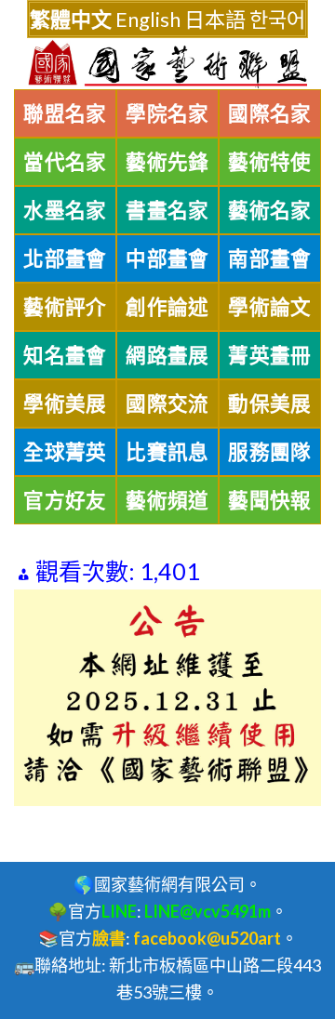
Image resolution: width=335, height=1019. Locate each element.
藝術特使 (270, 162)
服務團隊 (270, 452)
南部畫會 (270, 258)
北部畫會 (65, 258)
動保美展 (270, 403)
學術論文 (270, 307)
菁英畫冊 (270, 355)
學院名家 (167, 113)
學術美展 (65, 403)
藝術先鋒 (167, 162)
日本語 (215, 19)
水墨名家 (65, 210)
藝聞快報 (270, 500)
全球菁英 (65, 452)
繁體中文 (71, 19)
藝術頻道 (167, 500)
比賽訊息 (167, 452)
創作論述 (167, 307)
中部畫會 (167, 258)
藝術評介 (65, 307)
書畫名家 (167, 210)
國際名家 (270, 113)
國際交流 (167, 403)
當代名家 (65, 162)
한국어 (277, 19)
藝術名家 (270, 210)
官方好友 (65, 500)
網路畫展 (167, 355)
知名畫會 (65, 355)
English (148, 19)
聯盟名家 (65, 113)
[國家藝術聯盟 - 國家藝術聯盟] (167, 64)
